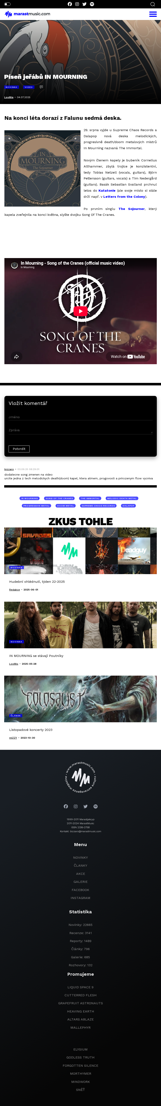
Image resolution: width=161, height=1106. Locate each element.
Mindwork (80, 1082)
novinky (80, 857)
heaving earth (80, 1011)
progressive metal (36, 506)
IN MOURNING (29, 498)
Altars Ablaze (80, 1019)
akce (80, 874)
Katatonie (107, 190)
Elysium (80, 1049)
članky (80, 865)
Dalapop (128, 506)
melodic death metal (122, 498)
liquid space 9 (80, 987)
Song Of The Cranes (59, 498)
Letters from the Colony (124, 197)
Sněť (80, 1090)
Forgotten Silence (80, 1066)
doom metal (65, 506)
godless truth (80, 1057)
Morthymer (80, 1074)
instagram (80, 898)
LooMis (8, 97)
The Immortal (90, 498)
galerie (81, 882)
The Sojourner (131, 209)
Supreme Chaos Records (98, 506)
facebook (80, 890)
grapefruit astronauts (80, 1003)
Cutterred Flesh (81, 995)
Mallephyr (80, 1028)
